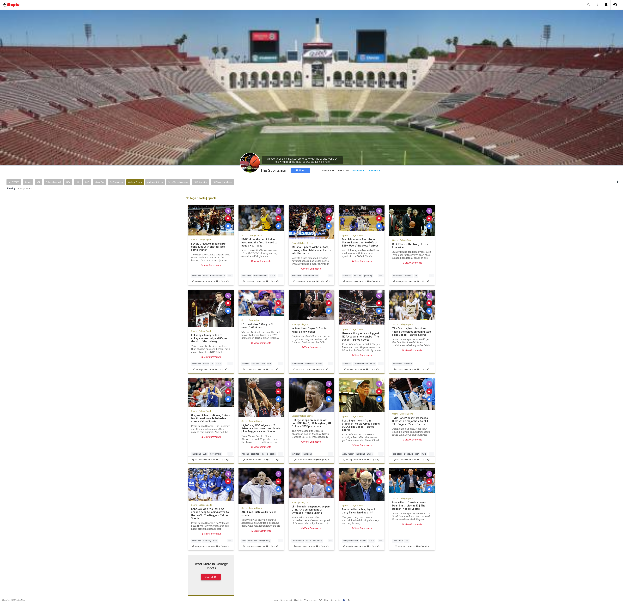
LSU (269, 363)
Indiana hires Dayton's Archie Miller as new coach (309, 330)
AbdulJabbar (348, 454)
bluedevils (408, 454)
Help (326, 600)
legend (363, 540)
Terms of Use (310, 600)
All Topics (13, 182)
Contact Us (335, 600)
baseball (245, 363)
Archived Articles (155, 182)
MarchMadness (260, 275)
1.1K (213, 281)
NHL (78, 182)
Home (275, 600)
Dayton (319, 363)
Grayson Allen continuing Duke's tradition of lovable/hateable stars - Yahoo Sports (210, 418)
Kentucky (207, 540)
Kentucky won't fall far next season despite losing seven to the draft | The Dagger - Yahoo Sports (210, 513)
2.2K (263, 546)
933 (313, 459)
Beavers (255, 363)
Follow (300, 170)
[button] (588, 5)
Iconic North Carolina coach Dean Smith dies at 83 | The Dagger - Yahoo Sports (409, 505)
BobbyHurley (264, 540)
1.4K (213, 459)
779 (263, 281)
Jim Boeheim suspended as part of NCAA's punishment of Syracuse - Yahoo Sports (311, 509)
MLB (87, 182)
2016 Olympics (200, 182)
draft (417, 454)
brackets (357, 275)
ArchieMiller (297, 363)
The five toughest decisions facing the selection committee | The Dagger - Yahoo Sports (411, 331)
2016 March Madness (178, 182)
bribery (206, 363)
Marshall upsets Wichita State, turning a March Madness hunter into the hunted (311, 250)
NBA (68, 182)
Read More (211, 577)
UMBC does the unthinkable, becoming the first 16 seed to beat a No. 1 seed (259, 242)
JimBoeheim (298, 540)
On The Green (116, 182)
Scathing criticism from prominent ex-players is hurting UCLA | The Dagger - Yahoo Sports (361, 425)
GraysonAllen (215, 454)
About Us (298, 600)
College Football (53, 182)
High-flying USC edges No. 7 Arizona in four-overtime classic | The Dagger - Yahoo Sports (261, 428)
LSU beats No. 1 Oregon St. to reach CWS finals (259, 326)
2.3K (314, 369)
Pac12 (265, 454)
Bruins (370, 454)
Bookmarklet (286, 600)
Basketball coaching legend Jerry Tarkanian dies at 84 (358, 511)
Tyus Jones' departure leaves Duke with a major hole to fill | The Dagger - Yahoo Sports (410, 421)
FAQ (320, 600)
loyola (205, 275)
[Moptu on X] (348, 599)
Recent (28, 182)
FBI (416, 275)
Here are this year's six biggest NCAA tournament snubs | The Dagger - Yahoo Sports (360, 336)
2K (364, 369)
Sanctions (317, 540)
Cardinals (408, 275)
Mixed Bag (99, 182)
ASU (244, 540)
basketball (196, 275)
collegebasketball (350, 540)
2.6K (263, 369)
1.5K (364, 459)
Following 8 (374, 170)
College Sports (135, 182)
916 (314, 281)
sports (273, 454)
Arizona (245, 454)
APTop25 (296, 454)
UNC (407, 540)
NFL (38, 182)
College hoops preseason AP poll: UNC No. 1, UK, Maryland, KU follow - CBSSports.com (311, 423)
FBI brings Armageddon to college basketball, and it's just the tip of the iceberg (209, 338)
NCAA (272, 275)
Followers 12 (359, 170)
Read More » (211, 220)
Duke (205, 454)
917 (364, 281)
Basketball (246, 275)
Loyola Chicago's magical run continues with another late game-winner (208, 246)
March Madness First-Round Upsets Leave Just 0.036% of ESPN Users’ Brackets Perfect (360, 242)
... (229, 275)
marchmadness (217, 275)
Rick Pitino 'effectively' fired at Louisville (411, 245)
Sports (194, 239)
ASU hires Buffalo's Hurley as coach (258, 513)
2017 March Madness (222, 182)
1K (213, 369)
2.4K (313, 546)
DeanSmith (398, 540)
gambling (368, 275)
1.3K (263, 459)
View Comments (212, 265)
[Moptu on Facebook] (344, 599)
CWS (263, 363)
